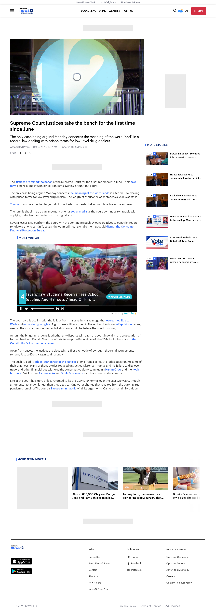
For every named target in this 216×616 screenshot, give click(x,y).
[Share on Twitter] (25, 153)
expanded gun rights (36, 324)
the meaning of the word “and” (89, 193)
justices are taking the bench (34, 182)
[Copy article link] (30, 153)
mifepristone (123, 324)
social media (79, 211)
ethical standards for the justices (55, 362)
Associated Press (20, 147)
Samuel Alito (47, 373)
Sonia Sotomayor (72, 373)
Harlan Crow (113, 369)
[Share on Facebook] (20, 153)
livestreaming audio (63, 388)
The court (16, 204)
